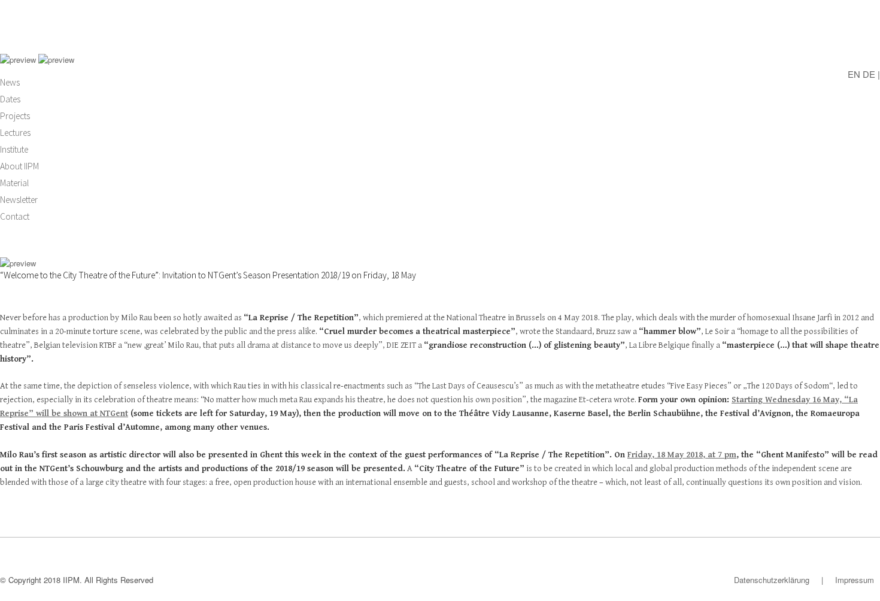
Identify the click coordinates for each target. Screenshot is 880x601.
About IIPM (19, 166)
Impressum (854, 579)
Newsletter (19, 199)
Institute (14, 149)
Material (14, 183)
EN (854, 73)
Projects (15, 116)
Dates (10, 99)
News (10, 82)
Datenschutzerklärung (771, 579)
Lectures (15, 132)
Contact (14, 216)
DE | (871, 73)
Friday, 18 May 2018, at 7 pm (681, 455)
